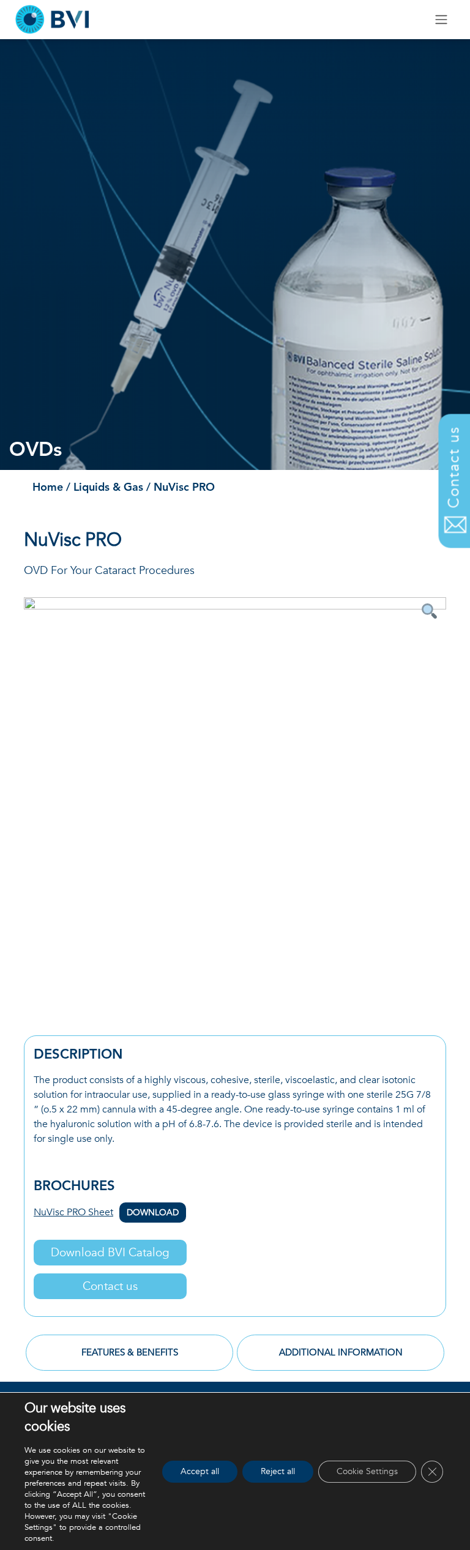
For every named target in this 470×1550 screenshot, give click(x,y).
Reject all (278, 1471)
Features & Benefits (129, 1352)
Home (47, 487)
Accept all (200, 1471)
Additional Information (341, 1352)
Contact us (110, 1286)
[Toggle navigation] (441, 19)
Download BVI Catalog (110, 1253)
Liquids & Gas (108, 487)
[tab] (129, 1353)
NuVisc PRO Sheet (106, 1212)
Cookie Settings (367, 1471)
